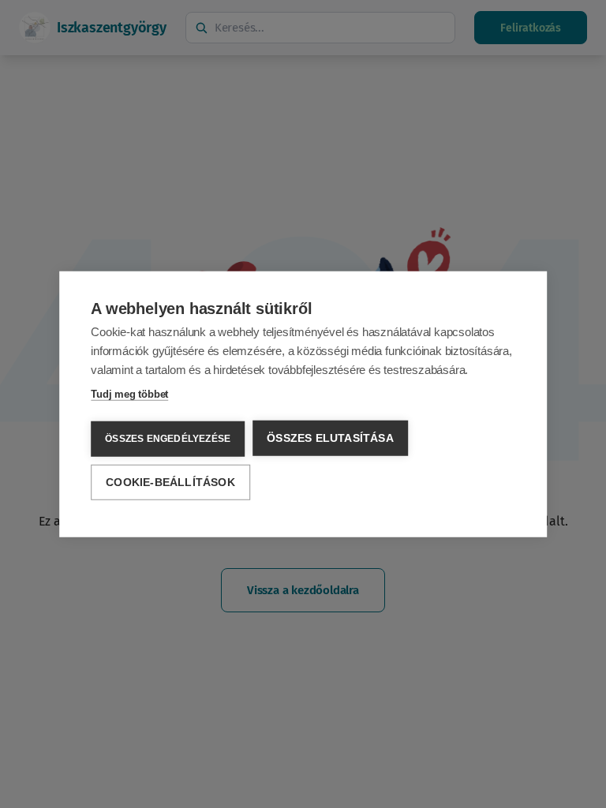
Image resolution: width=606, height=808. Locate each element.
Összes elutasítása (330, 438)
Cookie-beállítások (170, 482)
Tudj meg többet (129, 394)
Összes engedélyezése (167, 438)
